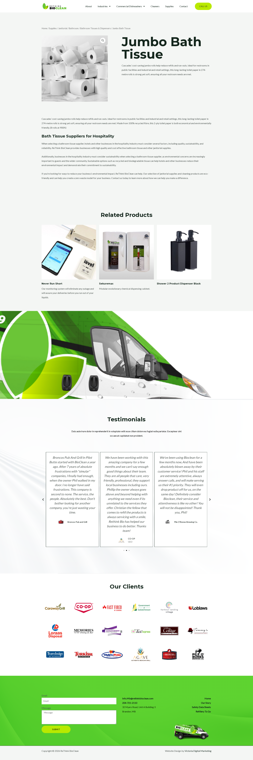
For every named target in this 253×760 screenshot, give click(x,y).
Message (46, 708)
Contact (184, 6)
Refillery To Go (203, 711)
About (88, 6)
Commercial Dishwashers (129, 6)
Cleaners (155, 6)
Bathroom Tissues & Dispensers (95, 28)
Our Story (206, 702)
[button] (203, 6)
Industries (103, 6)
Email (44, 695)
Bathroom (73, 28)
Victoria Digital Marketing (198, 750)
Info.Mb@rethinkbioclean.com (137, 698)
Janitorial (62, 28)
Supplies (169, 6)
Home (44, 28)
